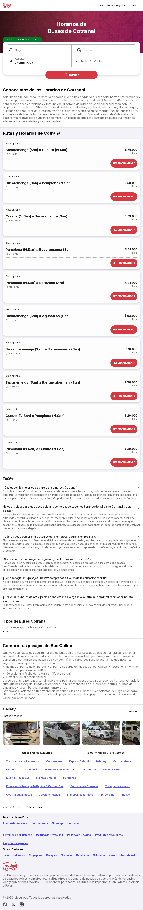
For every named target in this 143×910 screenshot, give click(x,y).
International (127, 855)
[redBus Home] (7, 5)
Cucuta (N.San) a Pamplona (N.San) (35, 416)
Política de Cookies (79, 834)
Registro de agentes (15, 843)
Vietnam (66, 855)
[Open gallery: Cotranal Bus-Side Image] (101, 733)
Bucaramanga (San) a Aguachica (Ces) (38, 316)
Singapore (35, 855)
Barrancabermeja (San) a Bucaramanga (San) (43, 349)
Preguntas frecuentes (109, 834)
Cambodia (82, 855)
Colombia (99, 855)
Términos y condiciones (17, 834)
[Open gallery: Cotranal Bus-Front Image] (21, 733)
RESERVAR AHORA (123, 163)
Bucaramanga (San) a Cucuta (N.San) (36, 150)
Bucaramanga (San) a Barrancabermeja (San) (43, 382)
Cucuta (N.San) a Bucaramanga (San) (36, 216)
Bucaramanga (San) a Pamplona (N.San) (39, 183)
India (6, 855)
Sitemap (57, 823)
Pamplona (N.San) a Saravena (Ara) (35, 283)
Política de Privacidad (49, 834)
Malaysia (51, 855)
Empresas (73, 823)
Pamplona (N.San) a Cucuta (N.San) (35, 449)
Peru (112, 855)
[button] (39, 50)
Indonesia (19, 855)
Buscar (74, 75)
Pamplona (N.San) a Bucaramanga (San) (39, 249)
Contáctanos (39, 823)
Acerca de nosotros (15, 823)
